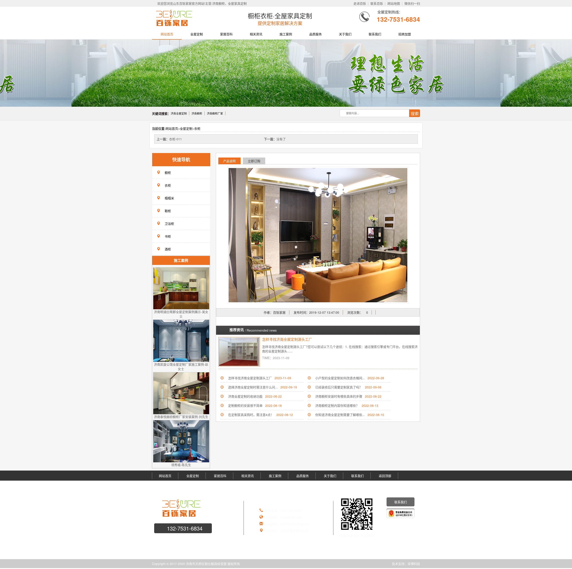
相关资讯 (256, 34)
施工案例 (286, 34)
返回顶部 (385, 475)
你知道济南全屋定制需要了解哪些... (340, 414)
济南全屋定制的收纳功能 (245, 396)
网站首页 (167, 34)
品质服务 (315, 34)
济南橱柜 (196, 113)
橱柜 (168, 172)
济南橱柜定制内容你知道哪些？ (337, 405)
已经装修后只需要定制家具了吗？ (338, 387)
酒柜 (168, 249)
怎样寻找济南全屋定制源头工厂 (287, 339)
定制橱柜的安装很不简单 (245, 405)
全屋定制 (196, 34)
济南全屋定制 (179, 113)
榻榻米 (169, 198)
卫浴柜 (169, 223)
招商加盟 (404, 34)
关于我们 (345, 34)
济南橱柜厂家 (215, 113)
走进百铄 (359, 3)
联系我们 (375, 34)
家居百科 (226, 34)
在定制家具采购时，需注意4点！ (251, 414)
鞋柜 (168, 211)
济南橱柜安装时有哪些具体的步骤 (338, 396)
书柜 (168, 236)
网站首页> (173, 128)
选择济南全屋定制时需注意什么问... (253, 387)
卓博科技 (414, 563)
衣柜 (197, 128)
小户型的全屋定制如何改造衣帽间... (340, 378)
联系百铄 (376, 3)
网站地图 (393, 3)
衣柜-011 (175, 139)
